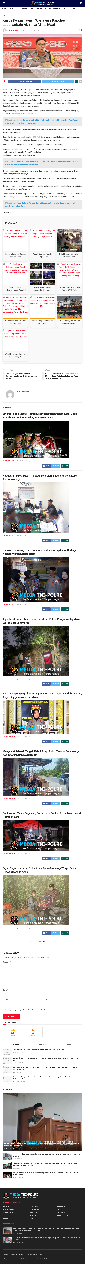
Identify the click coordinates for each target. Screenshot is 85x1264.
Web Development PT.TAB (34, 1259)
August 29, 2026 (22, 461)
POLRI (39, 8)
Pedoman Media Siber (35, 1254)
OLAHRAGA (34, 1207)
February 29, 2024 (27, 30)
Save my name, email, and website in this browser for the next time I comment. (33, 1010)
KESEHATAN (7, 1215)
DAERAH (24, 8)
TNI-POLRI (61, 1212)
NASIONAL (13, 8)
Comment (7, 962)
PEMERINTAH (35, 1210)
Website (47, 1000)
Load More (42, 941)
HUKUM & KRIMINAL (52, 8)
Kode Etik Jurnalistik (17, 1254)
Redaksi (5, 1254)
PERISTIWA (34, 1212)
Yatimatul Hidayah (9, 461)
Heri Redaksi (13, 30)
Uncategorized (62, 1215)
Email (5, 1000)
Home (4, 8)
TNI (32, 8)
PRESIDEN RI (62, 1207)
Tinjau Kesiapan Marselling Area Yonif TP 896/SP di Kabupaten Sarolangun (39, 1049)
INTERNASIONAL (70, 8)
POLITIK (33, 1215)
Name (5, 990)
